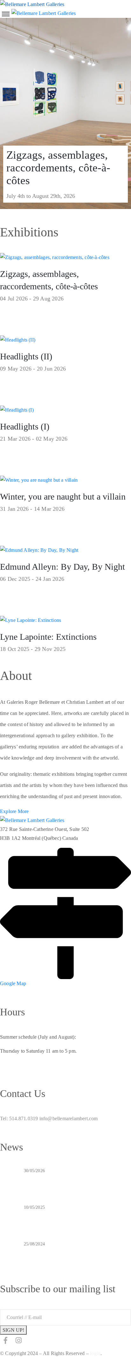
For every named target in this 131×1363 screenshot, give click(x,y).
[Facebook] (5, 1340)
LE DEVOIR (39, 1215)
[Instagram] (18, 1340)
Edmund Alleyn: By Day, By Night (62, 567)
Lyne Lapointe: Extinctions (48, 637)
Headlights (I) (24, 426)
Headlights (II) (26, 356)
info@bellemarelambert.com (68, 1118)
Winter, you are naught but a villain (63, 496)
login (95, 1353)
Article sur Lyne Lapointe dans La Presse (71, 1252)
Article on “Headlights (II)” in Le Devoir (71, 1179)
